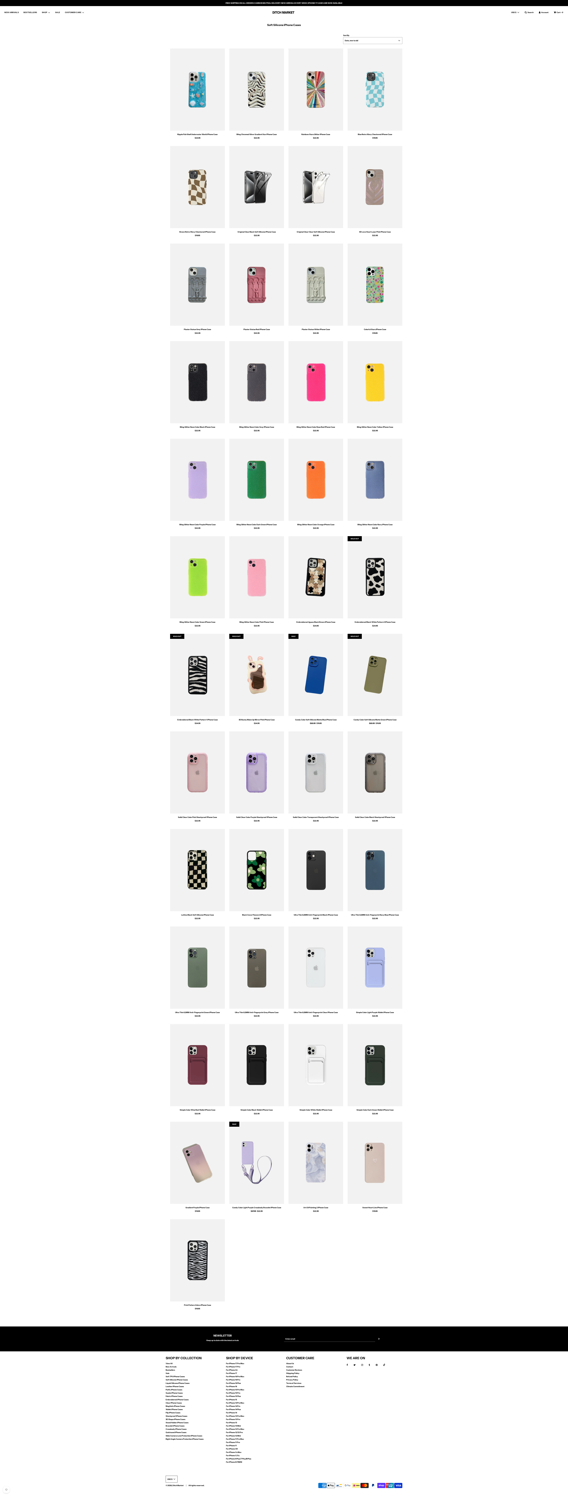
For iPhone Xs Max (233, 1452)
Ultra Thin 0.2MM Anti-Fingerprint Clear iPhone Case (316, 1012)
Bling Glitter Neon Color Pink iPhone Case (256, 622)
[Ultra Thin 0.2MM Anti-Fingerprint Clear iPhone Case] (315, 967)
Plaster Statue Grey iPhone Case (197, 329)
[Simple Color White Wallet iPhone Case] (315, 1065)
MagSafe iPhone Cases (175, 1406)
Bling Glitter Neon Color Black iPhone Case (197, 427)
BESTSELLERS (30, 12)
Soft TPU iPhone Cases (175, 1376)
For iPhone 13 (231, 1422)
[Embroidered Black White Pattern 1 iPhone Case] (197, 675)
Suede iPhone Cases (174, 1393)
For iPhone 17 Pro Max (235, 1363)
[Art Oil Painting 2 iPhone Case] (315, 1163)
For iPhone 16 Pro (233, 1380)
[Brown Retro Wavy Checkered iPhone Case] (197, 187)
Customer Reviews (294, 1370)
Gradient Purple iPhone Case (197, 1207)
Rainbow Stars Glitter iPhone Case (315, 134)
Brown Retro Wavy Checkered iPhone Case (197, 232)
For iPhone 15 (231, 1399)
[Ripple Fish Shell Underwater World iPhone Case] (197, 89)
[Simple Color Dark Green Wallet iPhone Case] (375, 1065)
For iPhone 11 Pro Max (235, 1439)
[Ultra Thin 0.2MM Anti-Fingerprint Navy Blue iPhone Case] (375, 870)
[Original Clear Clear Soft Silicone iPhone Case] (315, 187)
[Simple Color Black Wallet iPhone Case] (256, 1065)
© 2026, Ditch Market (175, 1485)
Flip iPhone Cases (173, 1413)
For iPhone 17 (231, 1373)
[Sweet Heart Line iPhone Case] (375, 1163)
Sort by (346, 35)
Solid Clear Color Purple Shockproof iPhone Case (256, 817)
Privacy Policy (292, 1380)
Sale (167, 1373)
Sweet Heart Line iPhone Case (375, 1207)
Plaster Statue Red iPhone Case (256, 329)
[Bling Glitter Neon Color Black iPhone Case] (197, 382)
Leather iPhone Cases (175, 1386)
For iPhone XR (232, 1449)
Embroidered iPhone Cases (177, 1399)
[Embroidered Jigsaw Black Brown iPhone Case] (315, 577)
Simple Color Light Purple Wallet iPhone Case (375, 1012)
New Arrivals (171, 1367)
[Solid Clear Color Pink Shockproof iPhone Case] (197, 772)
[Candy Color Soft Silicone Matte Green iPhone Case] (375, 675)
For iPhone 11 (231, 1445)
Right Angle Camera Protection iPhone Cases (185, 1439)
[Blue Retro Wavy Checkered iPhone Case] (375, 89)
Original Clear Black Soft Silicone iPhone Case (257, 232)
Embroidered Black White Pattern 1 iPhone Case (197, 720)
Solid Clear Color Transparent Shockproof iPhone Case (316, 817)
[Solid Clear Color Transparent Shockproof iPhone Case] (315, 772)
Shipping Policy (292, 1373)
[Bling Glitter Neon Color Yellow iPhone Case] (375, 382)
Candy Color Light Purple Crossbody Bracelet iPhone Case (256, 1207)
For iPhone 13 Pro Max (235, 1416)
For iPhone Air (232, 1370)
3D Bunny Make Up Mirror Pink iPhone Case (257, 720)
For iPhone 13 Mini (233, 1426)
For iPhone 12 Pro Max (235, 1429)
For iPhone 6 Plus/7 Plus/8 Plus (238, 1459)
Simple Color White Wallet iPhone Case (316, 1110)
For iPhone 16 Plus (233, 1383)
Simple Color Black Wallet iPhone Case (257, 1110)
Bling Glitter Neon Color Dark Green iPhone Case (257, 524)
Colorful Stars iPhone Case (375, 329)
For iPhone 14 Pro (233, 1406)
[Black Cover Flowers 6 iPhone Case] (256, 870)
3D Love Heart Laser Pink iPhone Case (375, 232)
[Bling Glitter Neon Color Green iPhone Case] (197, 577)
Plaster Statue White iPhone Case (316, 329)
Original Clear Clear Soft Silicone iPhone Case (316, 232)
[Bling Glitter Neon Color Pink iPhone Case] (256, 577)
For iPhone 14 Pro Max (235, 1403)
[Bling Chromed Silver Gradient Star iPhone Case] (256, 89)
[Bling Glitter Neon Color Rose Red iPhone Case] (315, 382)
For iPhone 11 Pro (233, 1442)
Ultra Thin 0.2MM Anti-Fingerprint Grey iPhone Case (257, 1012)
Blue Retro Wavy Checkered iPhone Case (375, 134)
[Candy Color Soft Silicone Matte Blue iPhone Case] (315, 675)
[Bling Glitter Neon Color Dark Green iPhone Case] (256, 480)
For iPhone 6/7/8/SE (234, 1462)
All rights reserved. (196, 1485)
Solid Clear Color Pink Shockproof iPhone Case (197, 817)
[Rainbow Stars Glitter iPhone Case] (315, 89)
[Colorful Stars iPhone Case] (375, 284)
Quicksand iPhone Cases (176, 1432)
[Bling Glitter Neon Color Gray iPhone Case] (256, 382)
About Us (290, 1363)
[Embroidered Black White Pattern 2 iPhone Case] (375, 577)
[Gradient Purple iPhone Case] (197, 1163)
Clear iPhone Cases (174, 1403)
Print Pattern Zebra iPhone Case (197, 1305)
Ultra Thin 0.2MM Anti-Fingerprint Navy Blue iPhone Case (375, 915)
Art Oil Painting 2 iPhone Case (315, 1207)
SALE (57, 12)
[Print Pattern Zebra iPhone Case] (197, 1260)
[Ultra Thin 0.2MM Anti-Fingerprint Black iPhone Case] (315, 870)
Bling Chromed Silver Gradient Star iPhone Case (257, 134)
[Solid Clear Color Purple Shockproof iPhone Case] (256, 772)
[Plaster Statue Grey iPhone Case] (197, 284)
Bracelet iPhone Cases (175, 1426)
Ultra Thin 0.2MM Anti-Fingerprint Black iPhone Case (316, 915)
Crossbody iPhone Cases (176, 1429)
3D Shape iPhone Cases (175, 1419)
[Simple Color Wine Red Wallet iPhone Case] (197, 1065)
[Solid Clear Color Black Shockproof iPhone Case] (375, 772)
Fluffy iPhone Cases (174, 1390)
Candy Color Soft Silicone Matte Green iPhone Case (375, 720)
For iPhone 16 (231, 1386)
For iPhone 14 (231, 1413)
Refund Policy (292, 1376)
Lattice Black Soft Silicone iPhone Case (197, 915)
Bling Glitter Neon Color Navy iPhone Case (375, 524)
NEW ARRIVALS (11, 12)
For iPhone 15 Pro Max (235, 1390)
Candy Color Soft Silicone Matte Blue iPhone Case (316, 720)
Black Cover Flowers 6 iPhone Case (256, 915)
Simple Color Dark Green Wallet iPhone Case (375, 1110)
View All (169, 1363)
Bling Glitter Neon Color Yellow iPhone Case (375, 427)
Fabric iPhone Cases (174, 1396)
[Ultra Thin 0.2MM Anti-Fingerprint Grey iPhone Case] (256, 967)
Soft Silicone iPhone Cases (177, 1380)
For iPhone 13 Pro (233, 1419)
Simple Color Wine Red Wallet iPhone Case (197, 1110)
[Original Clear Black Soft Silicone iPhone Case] (256, 187)
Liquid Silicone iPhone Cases (177, 1383)
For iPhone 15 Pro (233, 1393)
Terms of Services (293, 1383)
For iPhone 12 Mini (233, 1436)
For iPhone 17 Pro (233, 1367)
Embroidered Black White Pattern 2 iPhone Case (375, 622)
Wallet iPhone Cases (174, 1409)
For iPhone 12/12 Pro (234, 1432)
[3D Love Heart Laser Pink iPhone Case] (375, 187)
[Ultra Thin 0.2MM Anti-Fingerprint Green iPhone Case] (197, 967)
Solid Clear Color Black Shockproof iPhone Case (375, 817)
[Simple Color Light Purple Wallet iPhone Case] (375, 967)
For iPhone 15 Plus (233, 1396)
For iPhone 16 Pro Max (235, 1376)
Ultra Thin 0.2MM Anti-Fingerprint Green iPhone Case (197, 1012)
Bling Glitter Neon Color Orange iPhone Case (315, 524)
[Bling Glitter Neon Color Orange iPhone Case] (315, 480)
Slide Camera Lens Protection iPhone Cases (184, 1436)
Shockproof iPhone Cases (176, 1416)
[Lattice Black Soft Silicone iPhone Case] (197, 870)
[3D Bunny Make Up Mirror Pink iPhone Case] (256, 675)
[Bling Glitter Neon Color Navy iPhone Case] (375, 480)
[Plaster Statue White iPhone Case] (315, 284)
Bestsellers (170, 1370)
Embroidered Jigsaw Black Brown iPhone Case (315, 622)
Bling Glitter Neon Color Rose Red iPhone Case (316, 427)
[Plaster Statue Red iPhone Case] (256, 284)
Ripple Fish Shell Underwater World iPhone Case (197, 134)
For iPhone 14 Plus (233, 1409)
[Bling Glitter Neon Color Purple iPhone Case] (197, 480)
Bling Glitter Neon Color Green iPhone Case (197, 622)
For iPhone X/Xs (232, 1455)
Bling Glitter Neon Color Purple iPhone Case (197, 524)
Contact (289, 1367)
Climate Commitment (295, 1386)
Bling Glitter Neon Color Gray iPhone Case (256, 427)
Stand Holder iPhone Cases (177, 1422)
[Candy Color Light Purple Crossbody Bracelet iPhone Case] (256, 1163)
